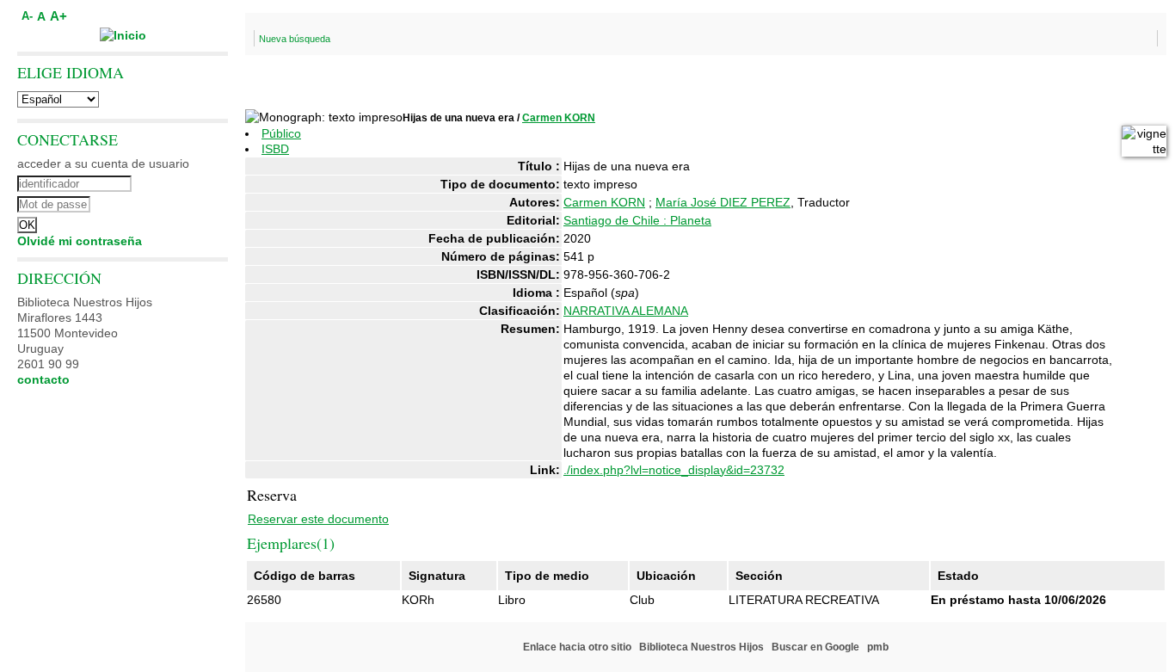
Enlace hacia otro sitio (577, 647)
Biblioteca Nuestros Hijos (701, 647)
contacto (43, 379)
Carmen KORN (558, 118)
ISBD (275, 149)
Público (281, 133)
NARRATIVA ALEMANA (625, 311)
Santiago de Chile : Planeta (637, 220)
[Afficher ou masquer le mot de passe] (170, 202)
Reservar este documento (318, 519)
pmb (878, 647)
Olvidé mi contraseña (79, 241)
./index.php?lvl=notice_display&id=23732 (673, 470)
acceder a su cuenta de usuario (103, 163)
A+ (58, 16)
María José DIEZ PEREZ (723, 202)
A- (27, 16)
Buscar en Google (815, 647)
